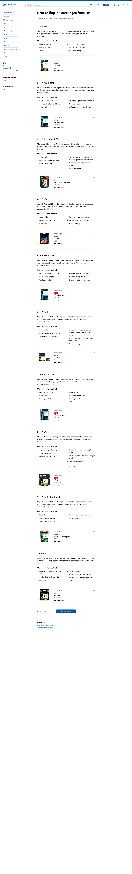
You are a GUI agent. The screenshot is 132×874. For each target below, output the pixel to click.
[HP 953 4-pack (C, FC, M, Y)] (66, 295)
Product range (7, 13)
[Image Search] (91, 5)
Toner (6, 56)
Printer (6, 45)
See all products (66, 611)
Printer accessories (10, 49)
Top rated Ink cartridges (45, 628)
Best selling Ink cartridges (45, 625)
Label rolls (7, 38)
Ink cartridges (9, 31)
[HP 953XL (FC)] (66, 357)
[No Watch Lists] (123, 4)
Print (4, 24)
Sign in (106, 5)
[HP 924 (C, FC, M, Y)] (66, 238)
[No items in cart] (127, 4)
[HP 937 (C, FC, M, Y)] (66, 66)
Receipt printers (9, 53)
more (47, 36)
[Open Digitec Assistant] (114, 4)
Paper (6, 42)
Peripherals (6, 16)
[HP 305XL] (66, 595)
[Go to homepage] (9, 4)
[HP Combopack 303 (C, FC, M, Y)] (66, 182)
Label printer (8, 34)
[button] (74, 18)
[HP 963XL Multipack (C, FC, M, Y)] (66, 536)
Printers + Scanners (9, 20)
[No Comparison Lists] (118, 4)
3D (5, 27)
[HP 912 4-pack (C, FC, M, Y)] (66, 415)
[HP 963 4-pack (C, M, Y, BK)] (66, 122)
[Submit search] (25, 5)
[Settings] (97, 4)
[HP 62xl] (66, 480)
